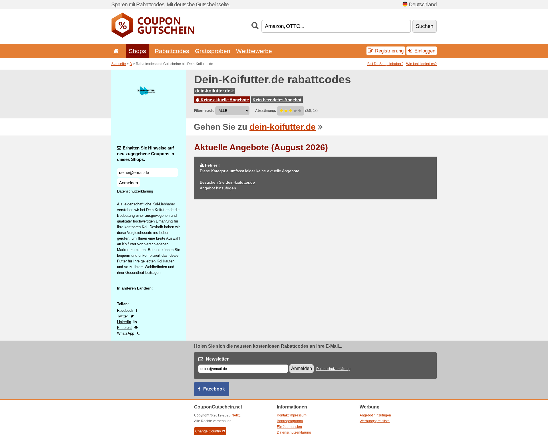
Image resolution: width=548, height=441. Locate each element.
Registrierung (389, 51)
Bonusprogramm (290, 421)
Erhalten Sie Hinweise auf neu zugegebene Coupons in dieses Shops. (145, 153)
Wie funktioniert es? (421, 64)
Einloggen (424, 51)
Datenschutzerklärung (135, 191)
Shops (137, 51)
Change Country (208, 431)
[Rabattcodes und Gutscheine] (152, 37)
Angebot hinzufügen (218, 188)
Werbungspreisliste (375, 421)
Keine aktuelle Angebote (224, 99)
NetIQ (235, 415)
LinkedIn (124, 322)
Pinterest (124, 327)
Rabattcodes (172, 51)
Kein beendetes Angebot (277, 99)
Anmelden (128, 182)
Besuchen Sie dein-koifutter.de (227, 182)
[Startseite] (115, 51)
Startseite (118, 64)
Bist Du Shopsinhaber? (385, 64)
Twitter (122, 316)
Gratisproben (212, 51)
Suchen (424, 26)
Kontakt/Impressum (292, 415)
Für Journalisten (289, 427)
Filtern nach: (204, 111)
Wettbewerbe (254, 51)
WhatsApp (125, 333)
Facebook (125, 310)
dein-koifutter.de (212, 90)
